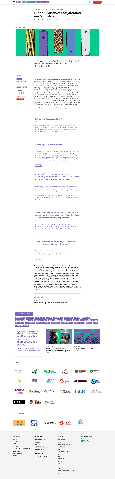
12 (51, 251)
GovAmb (60, 461)
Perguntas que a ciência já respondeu (21, 450)
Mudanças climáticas (42, 322)
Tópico (15, 455)
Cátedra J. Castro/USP (64, 446)
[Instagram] (42, 456)
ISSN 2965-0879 (39, 449)
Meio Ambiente (21, 81)
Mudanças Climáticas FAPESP (66, 470)
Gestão (76, 320)
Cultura (77, 317)
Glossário (16, 441)
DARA (59, 456)
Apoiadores (38, 441)
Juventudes (93, 320)
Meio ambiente (30, 322)
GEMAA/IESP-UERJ (62, 460)
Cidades (49, 317)
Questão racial (79, 322)
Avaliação (30, 317)
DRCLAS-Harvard (21, 87)
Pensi (59, 473)
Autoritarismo (20, 317)
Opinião (15, 446)
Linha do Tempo (17, 444)
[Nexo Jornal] (90, 2)
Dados (15, 439)
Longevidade (19, 322)
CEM (59, 449)
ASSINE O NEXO (97, 2)
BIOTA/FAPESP (61, 441)
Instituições (84, 320)
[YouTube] (40, 456)
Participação (55, 322)
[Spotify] (44, 456)
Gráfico (36, 300)
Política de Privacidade (42, 447)
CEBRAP (60, 447)
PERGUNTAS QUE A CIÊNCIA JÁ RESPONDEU (49, 9)
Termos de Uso (39, 446)
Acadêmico (16, 436)
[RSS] (46, 456)
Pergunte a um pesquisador (21, 448)
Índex (14, 443)
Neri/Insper (61, 472)
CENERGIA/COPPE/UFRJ (64, 451)
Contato (37, 442)
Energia (19, 79)
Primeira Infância (67, 322)
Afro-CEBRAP (61, 439)
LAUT (59, 468)
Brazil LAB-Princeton (64, 444)
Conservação (58, 317)
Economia (29, 320)
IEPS (59, 463)
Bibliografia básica (19, 438)
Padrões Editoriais (41, 444)
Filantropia (67, 320)
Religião (88, 322)
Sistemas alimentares (22, 325)
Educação (52, 320)
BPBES (59, 442)
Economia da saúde (40, 320)
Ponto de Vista (17, 453)
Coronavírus (68, 317)
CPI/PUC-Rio (61, 453)
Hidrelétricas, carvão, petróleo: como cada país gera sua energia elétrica (51, 303)
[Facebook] (36, 456)
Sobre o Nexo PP (40, 439)
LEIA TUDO (38, 135)
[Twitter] (38, 456)
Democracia (85, 317)
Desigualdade (20, 320)
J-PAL (59, 466)
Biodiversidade (40, 317)
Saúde (95, 322)
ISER (59, 465)
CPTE (59, 454)
